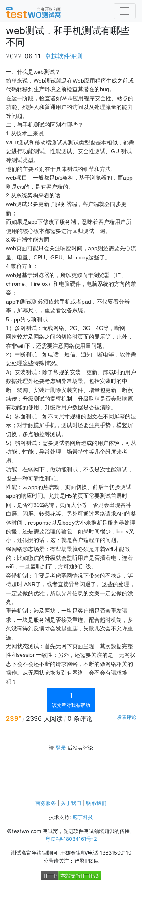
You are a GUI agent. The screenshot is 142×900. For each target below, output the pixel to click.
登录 (61, 747)
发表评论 (126, 717)
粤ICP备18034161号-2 (71, 839)
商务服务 (46, 803)
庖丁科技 (83, 817)
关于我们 (71, 803)
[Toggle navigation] (125, 11)
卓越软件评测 (63, 56)
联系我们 (96, 803)
